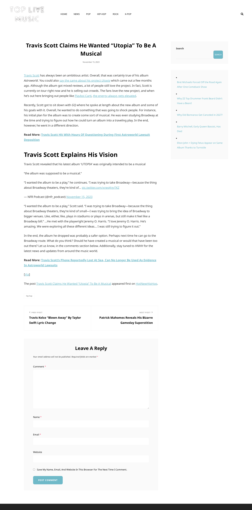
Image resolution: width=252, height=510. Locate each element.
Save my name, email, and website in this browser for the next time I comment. (82, 469)
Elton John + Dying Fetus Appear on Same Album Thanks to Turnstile (200, 145)
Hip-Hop (101, 14)
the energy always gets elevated (114, 96)
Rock (115, 14)
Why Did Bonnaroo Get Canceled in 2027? (200, 114)
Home (64, 14)
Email (37, 434)
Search (180, 48)
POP (88, 14)
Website (37, 452)
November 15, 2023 (79, 197)
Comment (39, 366)
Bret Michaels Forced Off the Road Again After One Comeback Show (199, 84)
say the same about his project (85, 80)
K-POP (128, 14)
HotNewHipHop (146, 284)
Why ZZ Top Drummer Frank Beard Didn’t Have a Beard (199, 101)
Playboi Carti (83, 96)
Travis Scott (31, 75)
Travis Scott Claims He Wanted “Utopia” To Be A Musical (73, 284)
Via (27, 274)
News (77, 14)
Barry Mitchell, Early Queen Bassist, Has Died (199, 129)
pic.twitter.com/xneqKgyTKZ (100, 188)
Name (37, 417)
